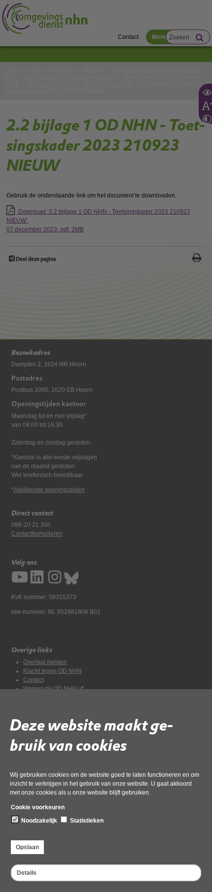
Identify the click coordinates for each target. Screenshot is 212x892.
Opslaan (27, 847)
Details (26, 872)
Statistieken (86, 820)
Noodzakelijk (38, 820)
